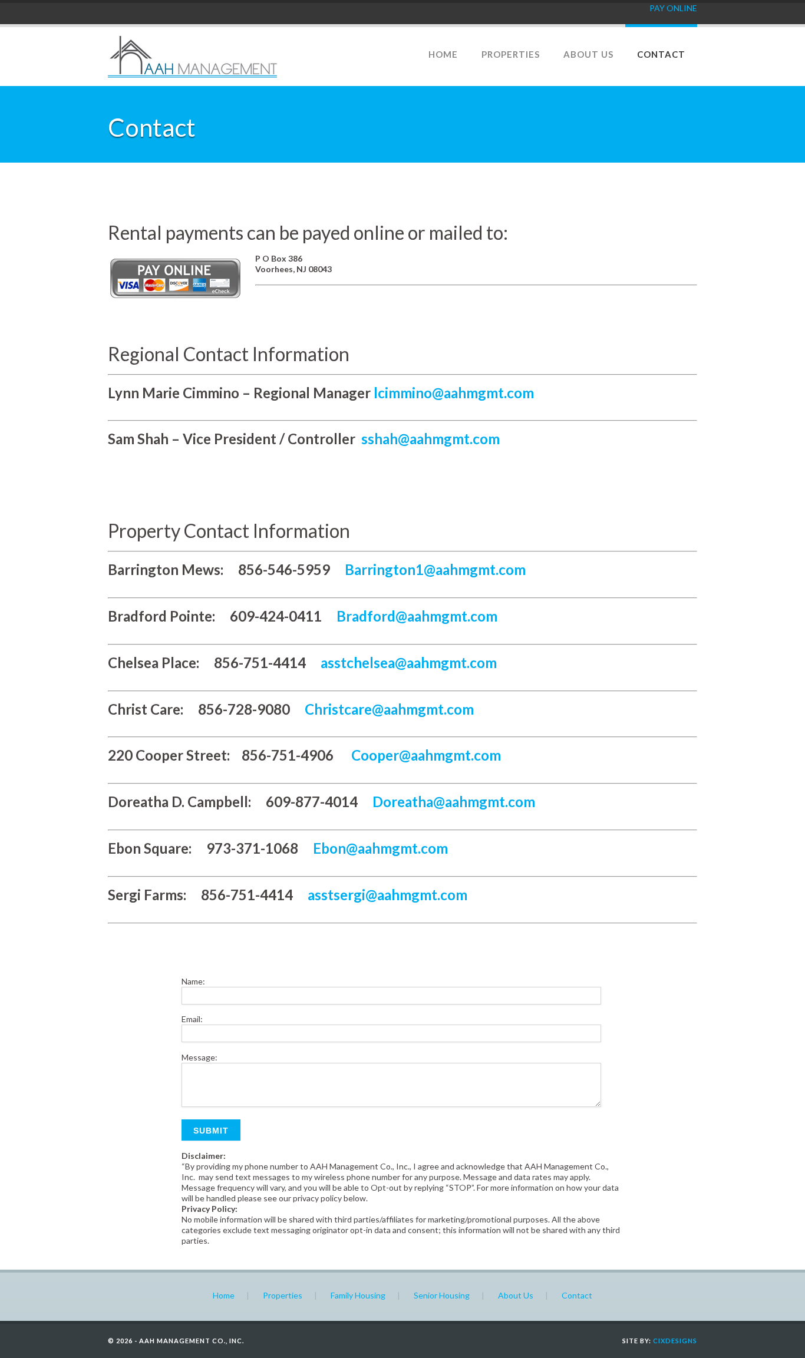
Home (443, 54)
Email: (192, 1019)
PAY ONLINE (673, 8)
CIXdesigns (675, 1340)
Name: (193, 981)
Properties (510, 54)
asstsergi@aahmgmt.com (387, 894)
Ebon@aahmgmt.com (380, 848)
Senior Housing (442, 1295)
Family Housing (358, 1295)
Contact (661, 54)
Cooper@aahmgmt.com (424, 755)
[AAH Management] (192, 75)
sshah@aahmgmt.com (429, 438)
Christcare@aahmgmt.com (389, 709)
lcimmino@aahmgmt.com (454, 392)
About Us (588, 54)
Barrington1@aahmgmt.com (435, 569)
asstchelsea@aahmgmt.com (409, 662)
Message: (199, 1057)
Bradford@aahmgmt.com (416, 616)
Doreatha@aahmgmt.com (453, 801)
